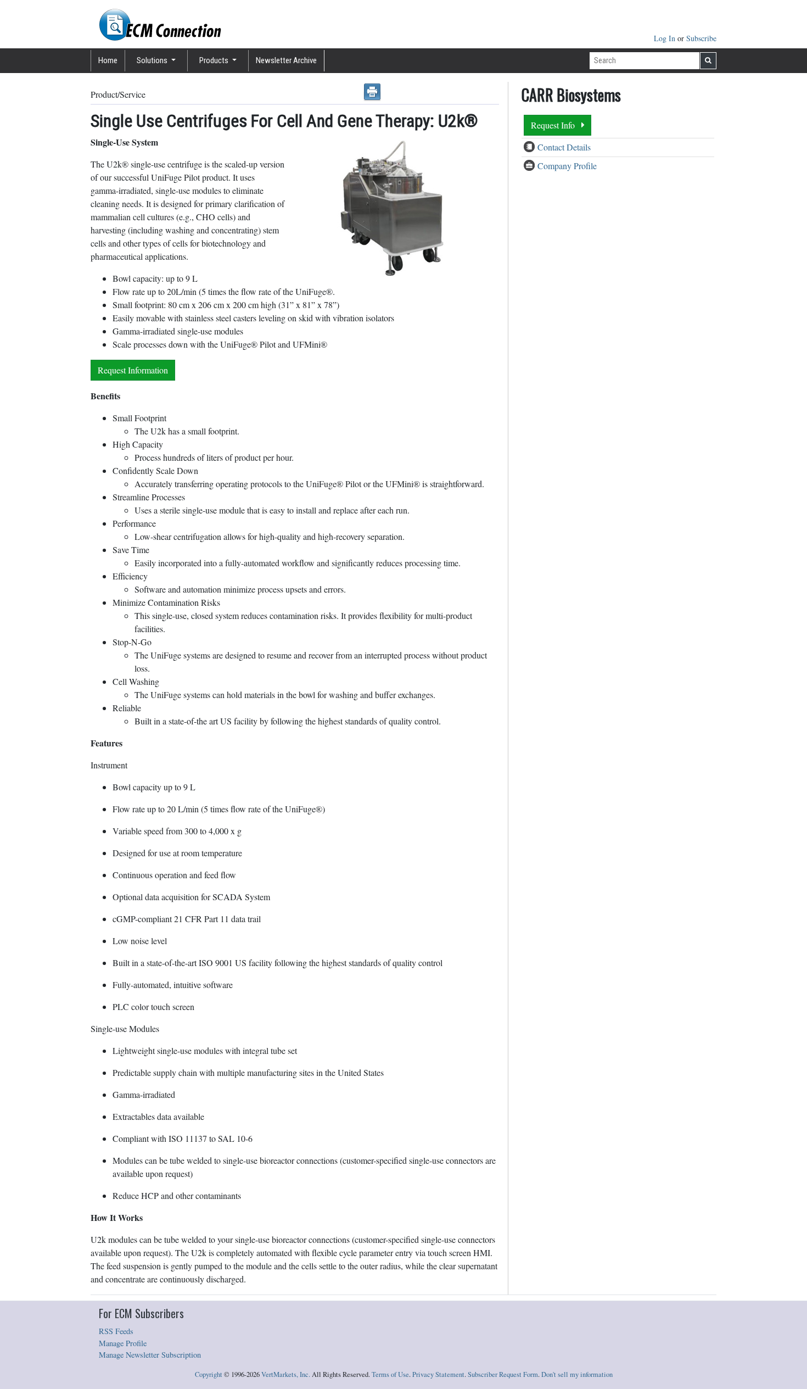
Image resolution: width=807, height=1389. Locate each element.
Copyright (208, 1374)
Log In (665, 38)
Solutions (153, 60)
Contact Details (564, 147)
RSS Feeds (116, 1331)
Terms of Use (390, 1374)
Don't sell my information (577, 1374)
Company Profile (567, 165)
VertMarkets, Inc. (285, 1374)
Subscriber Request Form (503, 1374)
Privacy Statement (438, 1374)
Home (107, 60)
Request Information (133, 370)
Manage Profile (123, 1343)
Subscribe (701, 38)
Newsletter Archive (286, 60)
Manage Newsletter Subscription (150, 1354)
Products (214, 60)
